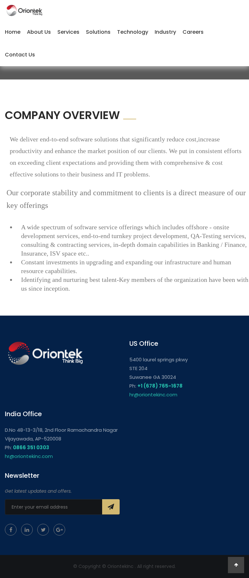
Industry (165, 32)
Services (68, 32)
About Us (39, 32)
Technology (132, 32)
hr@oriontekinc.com (153, 394)
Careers (193, 32)
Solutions (98, 32)
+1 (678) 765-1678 (160, 385)
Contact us (20, 54)
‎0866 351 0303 (31, 447)
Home (12, 32)
